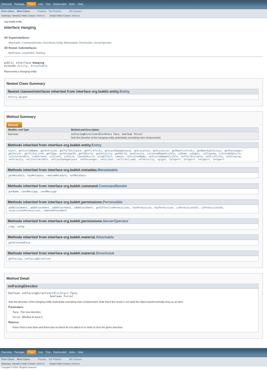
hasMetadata (35, 175)
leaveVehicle (85, 156)
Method (40, 15)
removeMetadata (56, 175)
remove (119, 156)
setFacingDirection (84, 134)
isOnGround (39, 156)
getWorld (121, 153)
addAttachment (17, 207)
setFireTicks (214, 156)
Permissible (86, 42)
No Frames (55, 11)
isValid (69, 156)
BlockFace (105, 134)
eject (12, 150)
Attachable (14, 42)
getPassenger (233, 150)
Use (40, 4)
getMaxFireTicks (183, 150)
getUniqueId (67, 153)
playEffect (104, 156)
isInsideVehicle (230, 153)
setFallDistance (192, 156)
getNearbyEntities (209, 150)
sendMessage (29, 191)
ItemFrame (14, 53)
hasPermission (141, 207)
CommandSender (32, 42)
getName (13, 191)
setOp (20, 226)
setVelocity (146, 159)
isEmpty (194, 153)
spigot (161, 159)
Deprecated (60, 4)
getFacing (14, 258)
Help (80, 4)
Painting (40, 53)
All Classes (75, 11)
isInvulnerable (18, 156)
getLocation (142, 150)
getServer (14, 153)
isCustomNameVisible (161, 153)
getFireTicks (93, 150)
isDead (182, 153)
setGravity (15, 159)
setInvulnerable (37, 159)
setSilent (106, 159)
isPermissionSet (187, 207)
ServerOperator (102, 42)
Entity (60, 42)
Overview (6, 4)
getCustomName (28, 150)
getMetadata (16, 175)
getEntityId (48, 150)
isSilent (55, 156)
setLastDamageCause (64, 159)
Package (19, 4)
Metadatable (71, 42)
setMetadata (78, 175)
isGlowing (209, 153)
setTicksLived (125, 159)
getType (51, 153)
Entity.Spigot (17, 97)
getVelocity (104, 153)
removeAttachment (55, 210)
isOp (11, 226)
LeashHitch (28, 53)
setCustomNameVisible (163, 156)
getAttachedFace (19, 242)
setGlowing (233, 156)
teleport (175, 159)
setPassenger (88, 159)
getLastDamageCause (118, 150)
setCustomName (136, 156)
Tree (48, 4)
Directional (49, 42)
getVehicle (85, 153)
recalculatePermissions (24, 210)
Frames (42, 11)
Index (72, 4)
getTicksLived (33, 153)
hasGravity (137, 153)
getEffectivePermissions (113, 207)
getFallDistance (70, 150)
